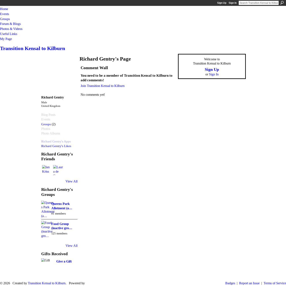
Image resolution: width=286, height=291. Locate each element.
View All (71, 181)
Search (282, 3)
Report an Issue (249, 283)
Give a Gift (64, 261)
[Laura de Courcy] (58, 170)
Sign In (233, 2)
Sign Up (221, 2)
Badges (230, 283)
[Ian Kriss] (47, 170)
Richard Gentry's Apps (56, 141)
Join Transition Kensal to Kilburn (103, 86)
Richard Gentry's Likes (56, 146)
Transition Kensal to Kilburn (32, 48)
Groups (46, 124)
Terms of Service (275, 283)
